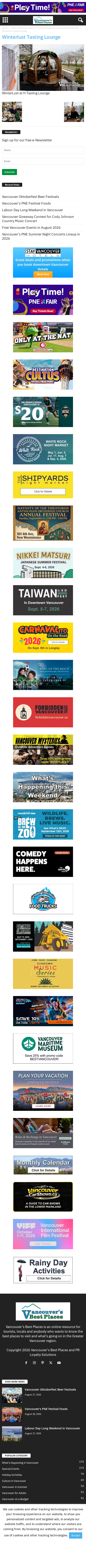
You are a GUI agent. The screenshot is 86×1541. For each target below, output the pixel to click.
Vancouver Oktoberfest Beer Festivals (30, 197)
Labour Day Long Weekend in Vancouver (32, 210)
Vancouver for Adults (14, 1493)
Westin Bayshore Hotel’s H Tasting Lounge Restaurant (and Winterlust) (45, 27)
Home (5, 27)
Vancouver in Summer (14, 1487)
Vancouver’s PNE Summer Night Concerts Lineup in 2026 (41, 236)
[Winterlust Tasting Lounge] (43, 67)
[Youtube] (59, 1363)
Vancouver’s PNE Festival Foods (26, 203)
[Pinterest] (43, 1363)
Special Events (10, 1469)
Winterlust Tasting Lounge (31, 37)
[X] (52, 1363)
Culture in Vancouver (14, 1481)
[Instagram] (35, 1363)
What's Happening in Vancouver (20, 1462)
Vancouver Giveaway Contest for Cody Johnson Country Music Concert (38, 219)
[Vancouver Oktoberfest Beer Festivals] (12, 1395)
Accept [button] (75, 1535)
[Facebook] (27, 1363)
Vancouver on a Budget (15, 1499)
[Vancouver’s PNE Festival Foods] (12, 1414)
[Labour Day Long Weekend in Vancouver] (12, 1433)
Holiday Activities (12, 1475)
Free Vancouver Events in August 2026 (31, 228)
